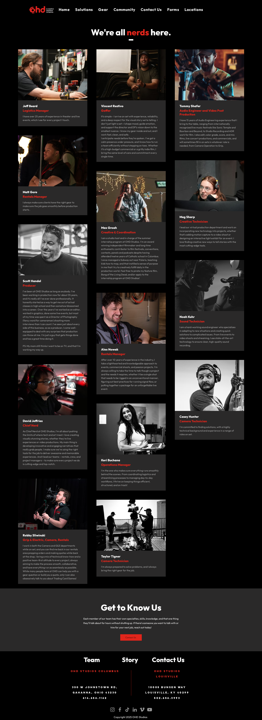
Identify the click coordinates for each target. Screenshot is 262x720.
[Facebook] (120, 710)
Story (130, 660)
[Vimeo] (142, 710)
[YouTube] (150, 710)
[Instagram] (112, 710)
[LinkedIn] (135, 710)
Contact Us (168, 660)
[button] (84, 9)
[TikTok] (127, 710)
